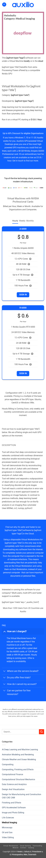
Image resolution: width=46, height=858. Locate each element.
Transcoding (37, 846)
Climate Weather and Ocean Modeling (19, 759)
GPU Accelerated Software (14, 807)
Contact (23, 848)
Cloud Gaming (25, 846)
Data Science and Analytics (14, 784)
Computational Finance (12, 774)
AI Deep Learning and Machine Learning (20, 749)
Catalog (31, 848)
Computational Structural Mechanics (18, 779)
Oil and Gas (7, 832)
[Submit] (41, 731)
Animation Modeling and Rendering (18, 754)
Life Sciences (8, 817)
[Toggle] (4, 631)
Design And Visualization (13, 789)
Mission (16, 848)
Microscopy (7, 827)
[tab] (15, 221)
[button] (4, 4)
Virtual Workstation (10, 846)
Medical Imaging (9, 822)
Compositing (7, 764)
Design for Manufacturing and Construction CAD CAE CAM (21, 796)
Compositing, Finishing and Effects (17, 769)
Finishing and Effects (11, 802)
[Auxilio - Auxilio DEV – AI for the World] (23, 4)
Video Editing (8, 837)
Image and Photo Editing (13, 812)
